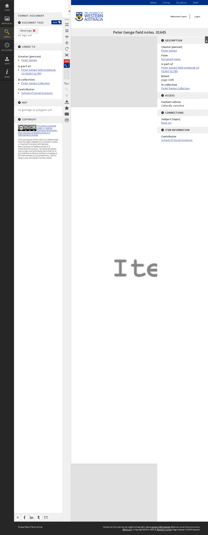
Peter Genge (29, 60)
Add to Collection (67, 108)
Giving (166, 2)
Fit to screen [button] (67, 31)
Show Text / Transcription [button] (67, 84)
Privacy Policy (24, 527)
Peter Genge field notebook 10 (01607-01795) (38, 71)
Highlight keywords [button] (67, 96)
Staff (195, 2)
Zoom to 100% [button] (67, 55)
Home (7, 10)
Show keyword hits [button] (67, 90)
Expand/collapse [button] (206, 39)
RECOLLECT (127, 529)
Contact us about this (67, 114)
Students (181, 2)
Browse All (7, 23)
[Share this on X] (18, 515)
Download (67, 102)
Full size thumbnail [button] (67, 25)
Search (7, 37)
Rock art (166, 123)
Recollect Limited (164, 529)
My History (7, 50)
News (153, 2)
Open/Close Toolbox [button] (69, 7)
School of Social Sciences (37, 93)
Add (55, 22)
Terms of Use (36, 527)
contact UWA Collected (160, 527)
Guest (184, 16)
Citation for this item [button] (67, 120)
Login (7, 63)
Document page (171, 59)
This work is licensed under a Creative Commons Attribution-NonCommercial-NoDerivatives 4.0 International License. (37, 130)
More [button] (7, 77)
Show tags (26, 30)
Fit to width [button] (67, 37)
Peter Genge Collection (35, 83)
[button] (67, 65)
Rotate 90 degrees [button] (67, 49)
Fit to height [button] (67, 43)
